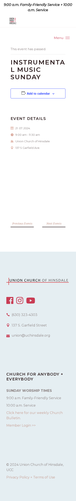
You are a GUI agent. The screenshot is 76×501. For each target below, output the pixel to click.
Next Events (53, 223)
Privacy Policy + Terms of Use (30, 477)
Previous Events (22, 223)
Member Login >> (21, 425)
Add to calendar (38, 93)
